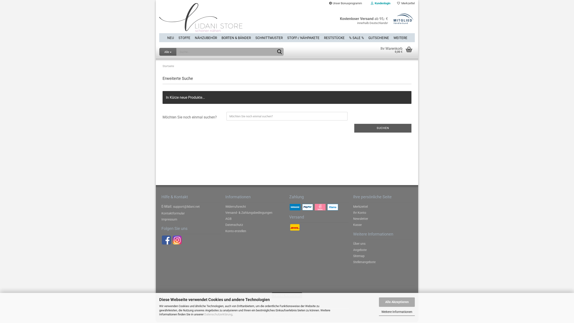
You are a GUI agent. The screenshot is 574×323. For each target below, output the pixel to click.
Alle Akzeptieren (397, 302)
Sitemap (359, 256)
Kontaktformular (173, 213)
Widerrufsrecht (235, 206)
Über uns (359, 243)
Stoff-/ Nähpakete (303, 38)
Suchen (383, 128)
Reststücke (334, 38)
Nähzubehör (206, 38)
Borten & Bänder (236, 38)
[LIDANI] (221, 20)
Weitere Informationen (396, 312)
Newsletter (360, 218)
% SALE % (356, 38)
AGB (228, 218)
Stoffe (184, 38)
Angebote (360, 250)
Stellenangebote (364, 262)
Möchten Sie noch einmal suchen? (190, 117)
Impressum (169, 219)
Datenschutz (234, 225)
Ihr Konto (359, 212)
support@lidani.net (186, 206)
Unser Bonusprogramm (347, 3)
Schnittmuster (269, 38)
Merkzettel (407, 3)
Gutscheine (378, 38)
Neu (170, 38)
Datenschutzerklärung (218, 314)
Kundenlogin (381, 3)
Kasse (357, 225)
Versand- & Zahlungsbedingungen (248, 212)
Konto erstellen (235, 231)
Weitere (400, 38)
